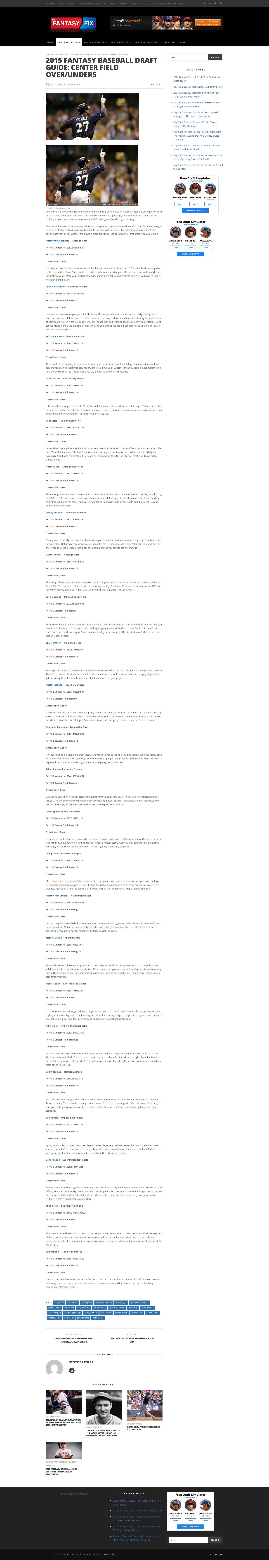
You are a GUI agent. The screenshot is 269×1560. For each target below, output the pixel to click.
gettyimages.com (63, 208)
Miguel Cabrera (84, 720)
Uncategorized (53, 1417)
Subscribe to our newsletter (74, 1493)
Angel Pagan (121, 1302)
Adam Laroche (53, 505)
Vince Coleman (154, 670)
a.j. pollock (59, 1302)
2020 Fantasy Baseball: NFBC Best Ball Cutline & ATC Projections (61, 1471)
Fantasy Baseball (119, 54)
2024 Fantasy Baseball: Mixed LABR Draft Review (198, 86)
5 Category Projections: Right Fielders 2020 (143, 1428)
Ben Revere (69, 1307)
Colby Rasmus (147, 1307)
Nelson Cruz (122, 716)
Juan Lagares (106, 1312)
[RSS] (210, 3)
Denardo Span (54, 1312)
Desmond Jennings (72, 1312)
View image (51, 208)
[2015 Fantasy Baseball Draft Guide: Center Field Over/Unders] (92, 116)
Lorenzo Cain (136, 1312)
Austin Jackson (54, 1307)
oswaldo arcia (83, 1317)
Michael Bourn (54, 1317)
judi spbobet (127, 325)
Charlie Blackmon (116, 1307)
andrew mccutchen (104, 1302)
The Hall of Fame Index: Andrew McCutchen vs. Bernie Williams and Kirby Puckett (63, 1422)
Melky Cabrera (146, 501)
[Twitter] (215, 3)
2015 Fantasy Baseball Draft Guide (89, 54)
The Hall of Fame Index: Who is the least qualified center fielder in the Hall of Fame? (103, 1433)
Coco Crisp (133, 1307)
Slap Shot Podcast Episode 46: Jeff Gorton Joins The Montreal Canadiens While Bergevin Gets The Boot (197, 135)
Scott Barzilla (58, 84)
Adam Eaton (72, 1302)
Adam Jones (87, 1302)
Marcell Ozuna (152, 1312)
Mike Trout (68, 1317)
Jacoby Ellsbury (90, 1312)
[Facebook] (204, 3)
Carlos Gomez (99, 1307)
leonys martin (121, 1312)
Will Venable (98, 1317)
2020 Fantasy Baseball (56, 1462)
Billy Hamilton (83, 1307)
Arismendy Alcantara (139, 1302)
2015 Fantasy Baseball (57, 54)
